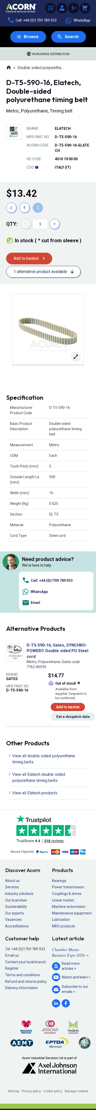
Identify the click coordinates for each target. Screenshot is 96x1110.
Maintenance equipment (72, 913)
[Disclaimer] (36, 167)
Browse (31, 36)
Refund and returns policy (26, 981)
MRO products (63, 926)
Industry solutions (19, 894)
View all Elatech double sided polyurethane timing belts (38, 777)
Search (72, 36)
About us (12, 881)
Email (35, 603)
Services (12, 887)
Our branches (16, 900)
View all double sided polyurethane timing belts (43, 758)
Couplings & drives (66, 894)
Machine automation (69, 907)
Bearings (59, 881)
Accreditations (17, 926)
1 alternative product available (40, 271)
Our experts (14, 913)
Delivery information (21, 988)
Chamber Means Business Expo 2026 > (70, 952)
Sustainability (16, 907)
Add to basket (26, 258)
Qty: (12, 224)
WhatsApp (81, 20)
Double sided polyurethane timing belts (40, 67)
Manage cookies (76, 1091)
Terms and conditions (22, 975)
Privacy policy (31, 1091)
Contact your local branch (25, 962)
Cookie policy (53, 1091)
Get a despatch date (73, 717)
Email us (12, 955)
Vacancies (13, 920)
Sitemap (13, 1091)
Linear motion (63, 900)
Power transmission (68, 887)
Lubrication (61, 920)
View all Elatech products (34, 793)
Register (12, 968)
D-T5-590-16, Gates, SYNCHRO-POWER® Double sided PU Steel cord (57, 651)
